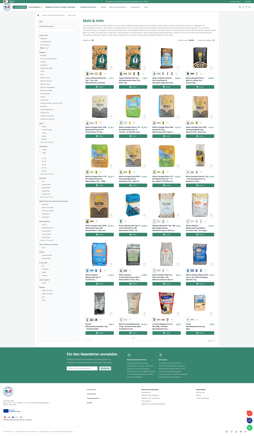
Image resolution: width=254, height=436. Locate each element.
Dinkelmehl (46, 191)
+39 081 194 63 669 (9, 405)
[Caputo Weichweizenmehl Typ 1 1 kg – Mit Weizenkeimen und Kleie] (99, 57)
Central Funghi (47, 130)
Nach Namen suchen (46, 26)
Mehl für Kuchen (47, 207)
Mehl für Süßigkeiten (47, 87)
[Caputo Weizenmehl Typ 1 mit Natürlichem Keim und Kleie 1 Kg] (133, 57)
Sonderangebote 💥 (47, 109)
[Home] (38, 15)
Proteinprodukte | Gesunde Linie (51, 103)
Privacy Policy (91, 389)
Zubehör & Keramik (46, 116)
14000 (44, 153)
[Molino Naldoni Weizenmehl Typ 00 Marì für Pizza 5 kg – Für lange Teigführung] (200, 205)
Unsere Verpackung (202, 398)
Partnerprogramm (93, 398)
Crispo (44, 133)
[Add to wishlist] (111, 67)
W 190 (44, 171)
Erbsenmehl (46, 194)
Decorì (44, 136)
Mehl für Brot (45, 78)
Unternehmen (135, 7)
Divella (44, 139)
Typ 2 (44, 300)
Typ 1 (44, 297)
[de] (5, 1)
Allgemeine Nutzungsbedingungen (153, 404)
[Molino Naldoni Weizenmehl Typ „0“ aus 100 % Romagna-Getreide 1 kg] (200, 254)
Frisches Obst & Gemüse (48, 59)
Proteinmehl (44, 100)
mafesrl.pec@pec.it (44, 431)
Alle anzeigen (45, 45)
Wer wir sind (200, 392)
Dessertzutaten (47, 255)
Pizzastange (46, 237)
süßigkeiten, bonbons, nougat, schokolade (60, 7)
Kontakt (89, 403)
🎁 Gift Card (44, 48)
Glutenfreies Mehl (46, 68)
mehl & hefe (72, 15)
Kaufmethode (146, 392)
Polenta (42, 97)
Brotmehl (45, 204)
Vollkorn (44, 275)
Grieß (42, 71)
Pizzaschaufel (46, 231)
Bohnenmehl (46, 184)
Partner (198, 395)
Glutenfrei (43, 65)
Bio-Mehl (43, 55)
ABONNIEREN (105, 368)
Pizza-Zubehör (45, 94)
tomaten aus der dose (88, 7)
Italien (44, 283)
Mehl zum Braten (46, 90)
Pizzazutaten (46, 258)
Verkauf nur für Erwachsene (150, 398)
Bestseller (43, 38)
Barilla (44, 127)
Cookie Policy (91, 394)
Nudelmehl (46, 214)
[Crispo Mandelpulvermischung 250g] (200, 303)
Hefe (42, 75)
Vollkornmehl (44, 113)
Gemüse (43, 62)
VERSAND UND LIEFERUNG (150, 395)
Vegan (44, 272)
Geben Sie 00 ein (47, 294)
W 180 (44, 168)
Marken (103, 7)
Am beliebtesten (45, 42)
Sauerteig (43, 106)
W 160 (44, 161)
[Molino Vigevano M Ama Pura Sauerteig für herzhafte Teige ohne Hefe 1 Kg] (166, 57)
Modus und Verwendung (117, 7)
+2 (176, 74)
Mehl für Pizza (45, 84)
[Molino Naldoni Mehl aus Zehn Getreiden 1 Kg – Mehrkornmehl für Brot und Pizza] (166, 254)
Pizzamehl (45, 217)
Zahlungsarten (146, 401)
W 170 (44, 165)
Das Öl (44, 225)
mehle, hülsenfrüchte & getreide (53, 15)
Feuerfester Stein (47, 228)
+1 (125, 221)
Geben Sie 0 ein (47, 290)
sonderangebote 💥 (35, 7)
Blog (146, 7)
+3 (105, 74)
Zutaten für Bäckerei (47, 119)
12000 (44, 150)
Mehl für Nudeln (46, 81)
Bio (43, 181)
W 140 (44, 158)
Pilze (43, 248)
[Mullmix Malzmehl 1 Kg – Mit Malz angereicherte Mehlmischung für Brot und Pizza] (166, 205)
